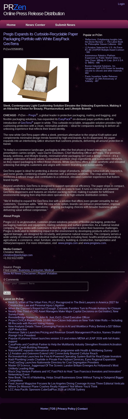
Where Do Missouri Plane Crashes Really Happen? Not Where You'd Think (52, 386)
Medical (49, 270)
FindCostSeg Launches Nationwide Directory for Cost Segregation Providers (53, 362)
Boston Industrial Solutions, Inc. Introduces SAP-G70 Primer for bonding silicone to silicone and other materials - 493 (104, 69)
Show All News (12, 273)
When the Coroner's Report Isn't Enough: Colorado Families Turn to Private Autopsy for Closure (64, 308)
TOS (53, 408)
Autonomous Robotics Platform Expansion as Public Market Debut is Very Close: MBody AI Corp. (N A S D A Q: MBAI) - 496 (104, 59)
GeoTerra (27, 122)
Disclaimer (29, 273)
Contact (83, 408)
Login (121, 4)
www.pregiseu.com (95, 243)
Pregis (32, 115)
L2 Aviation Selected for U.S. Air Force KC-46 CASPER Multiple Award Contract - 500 (104, 49)
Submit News (65, 25)
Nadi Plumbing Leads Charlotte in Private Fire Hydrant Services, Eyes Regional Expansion (62, 359)
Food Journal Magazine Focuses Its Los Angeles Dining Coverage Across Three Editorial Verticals (66, 383)
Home (11, 25)
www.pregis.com (68, 243)
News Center (35, 25)
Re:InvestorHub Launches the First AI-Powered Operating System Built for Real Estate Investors (64, 356)
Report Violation (47, 273)
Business (24, 270)
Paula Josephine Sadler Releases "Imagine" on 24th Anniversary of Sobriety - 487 (101, 78)
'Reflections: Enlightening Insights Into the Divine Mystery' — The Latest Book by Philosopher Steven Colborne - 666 (104, 41)
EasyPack (65, 119)
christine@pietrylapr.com (17, 255)
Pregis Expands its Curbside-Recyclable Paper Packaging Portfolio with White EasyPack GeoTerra (40, 39)
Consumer (37, 270)
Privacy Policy (67, 408)
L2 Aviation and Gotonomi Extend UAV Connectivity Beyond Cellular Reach (53, 353)
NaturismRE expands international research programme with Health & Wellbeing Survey (60, 350)
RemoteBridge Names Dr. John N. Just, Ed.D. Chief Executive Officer (49, 317)
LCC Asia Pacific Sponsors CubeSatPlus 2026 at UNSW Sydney (46, 389)
